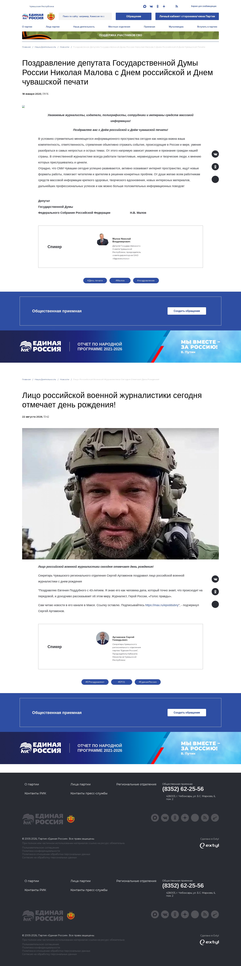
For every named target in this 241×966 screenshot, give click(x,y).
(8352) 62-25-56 (183, 788)
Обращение (133, 16)
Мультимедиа (176, 26)
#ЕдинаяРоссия (148, 682)
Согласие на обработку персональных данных (49, 857)
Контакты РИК (35, 793)
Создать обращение (187, 311)
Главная (26, 47)
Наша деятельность (45, 47)
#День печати (95, 280)
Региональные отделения (136, 784)
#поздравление (146, 280)
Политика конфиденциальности (41, 851)
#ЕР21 (121, 682)
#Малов (120, 280)
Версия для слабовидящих (203, 6)
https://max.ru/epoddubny (162, 605)
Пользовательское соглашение (40, 847)
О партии (27, 26)
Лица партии (53, 26)
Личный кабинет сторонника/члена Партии (187, 16)
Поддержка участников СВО (120, 35)
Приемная (149, 26)
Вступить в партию (207, 26)
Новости (64, 47)
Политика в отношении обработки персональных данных (56, 854)
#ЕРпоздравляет (95, 682)
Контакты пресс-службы (89, 793)
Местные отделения (119, 26)
